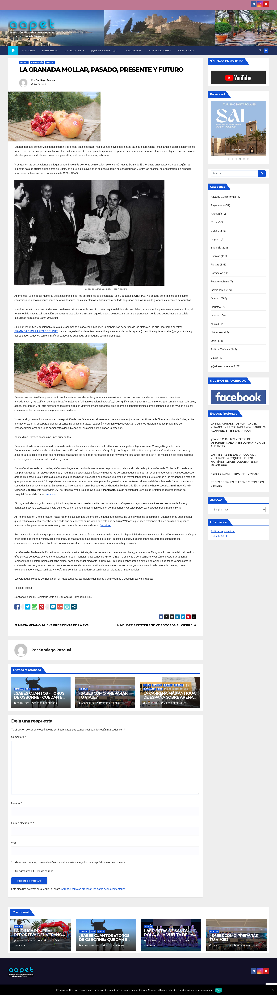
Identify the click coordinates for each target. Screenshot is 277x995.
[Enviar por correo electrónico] (53, 607)
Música (215, 346)
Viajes (36, 689)
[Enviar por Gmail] (60, 607)
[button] (260, 50)
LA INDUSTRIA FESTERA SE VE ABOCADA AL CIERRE (154, 625)
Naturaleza (149, 689)
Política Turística (220, 372)
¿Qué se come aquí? (223, 389)
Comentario (18, 737)
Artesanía (216, 236)
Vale (218, 990)
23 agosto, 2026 (91, 945)
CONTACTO (186, 50)
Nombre (16, 803)
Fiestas (215, 287)
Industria (216, 329)
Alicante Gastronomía (223, 219)
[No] (273, 990)
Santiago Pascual (45, 80)
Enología (216, 270)
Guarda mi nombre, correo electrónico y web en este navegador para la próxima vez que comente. (70, 862)
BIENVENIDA (50, 50)
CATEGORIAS (73, 50)
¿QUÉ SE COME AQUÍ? (105, 50)
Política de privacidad (223, 554)
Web (14, 842)
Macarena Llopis (109, 703)
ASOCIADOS (134, 50)
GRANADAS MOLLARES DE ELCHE (36, 331)
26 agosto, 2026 (26, 940)
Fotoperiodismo (220, 304)
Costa (147, 685)
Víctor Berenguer (45, 703)
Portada (28, 50)
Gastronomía (37, 62)
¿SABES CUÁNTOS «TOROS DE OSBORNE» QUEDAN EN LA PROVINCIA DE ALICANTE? (238, 465)
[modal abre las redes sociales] (74, 607)
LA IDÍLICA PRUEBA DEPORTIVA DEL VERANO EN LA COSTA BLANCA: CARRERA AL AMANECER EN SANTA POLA (238, 450)
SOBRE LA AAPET (160, 50)
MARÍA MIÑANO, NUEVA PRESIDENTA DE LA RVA (53, 625)
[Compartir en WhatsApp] (34, 607)
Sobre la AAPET (220, 559)
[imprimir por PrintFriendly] (67, 607)
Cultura (24, 62)
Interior (215, 338)
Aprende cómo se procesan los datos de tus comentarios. (93, 889)
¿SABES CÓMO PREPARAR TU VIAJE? (103, 695)
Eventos (168, 685)
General (50, 62)
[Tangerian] (238, 140)
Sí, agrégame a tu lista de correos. (34, 871)
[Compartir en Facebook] (17, 607)
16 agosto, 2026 (156, 940)
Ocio (28, 689)
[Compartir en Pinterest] (41, 607)
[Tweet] (27, 607)
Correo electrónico (22, 823)
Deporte (157, 685)
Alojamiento (218, 228)
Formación (217, 295)
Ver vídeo (51, 494)
